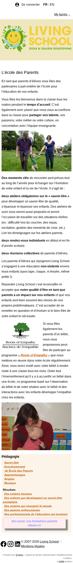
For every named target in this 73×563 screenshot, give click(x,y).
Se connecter (30, 4)
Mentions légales (33, 546)
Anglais (9, 478)
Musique (10, 482)
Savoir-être (11, 462)
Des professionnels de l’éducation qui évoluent (36, 514)
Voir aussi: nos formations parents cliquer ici (34, 523)
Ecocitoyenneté (14, 466)
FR (45, 4)
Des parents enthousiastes (22, 510)
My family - (62, 14)
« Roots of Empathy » (34, 355)
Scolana (19, 555)
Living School (49, 541)
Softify (61, 561)
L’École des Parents (20, 470)
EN (52, 4)
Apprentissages (14, 474)
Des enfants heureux (18, 493)
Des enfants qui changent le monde (28, 506)
